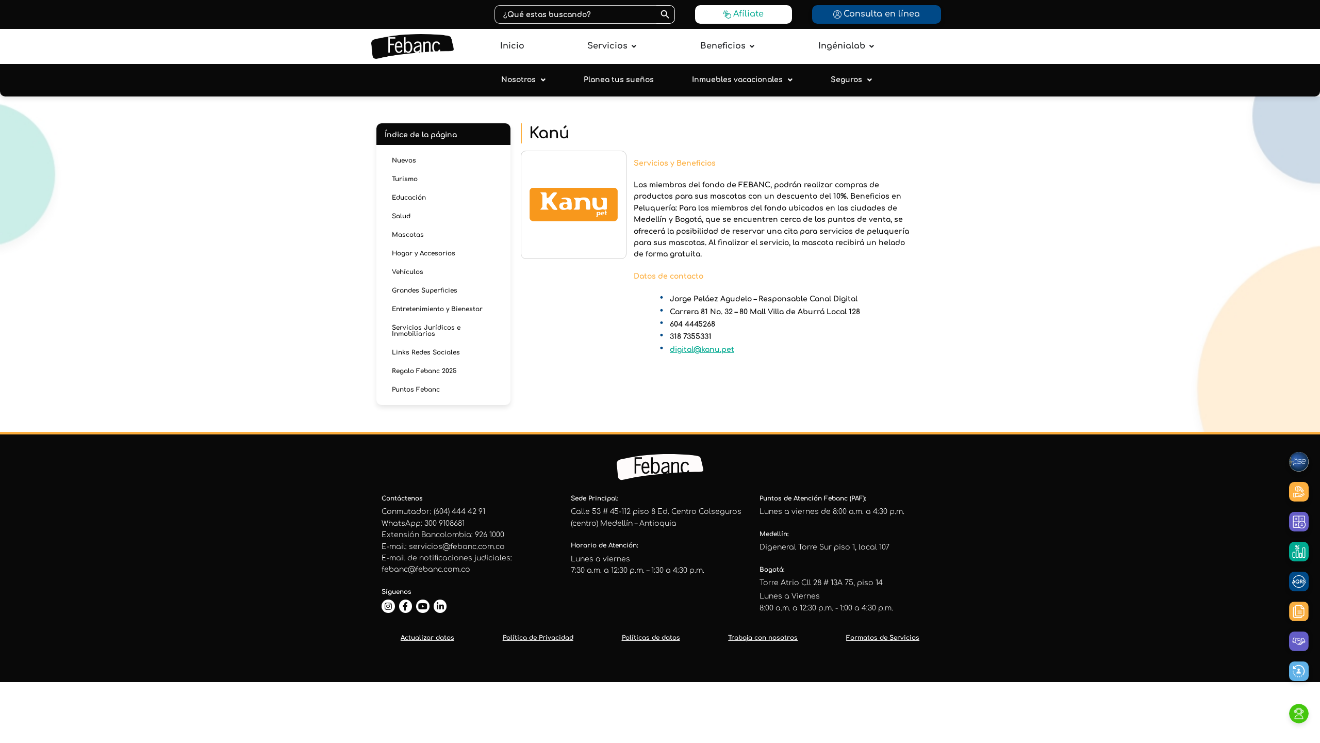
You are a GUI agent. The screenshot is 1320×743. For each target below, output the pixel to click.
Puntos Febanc (416, 389)
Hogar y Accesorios (423, 253)
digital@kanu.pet (702, 349)
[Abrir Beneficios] (751, 46)
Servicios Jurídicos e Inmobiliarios (426, 330)
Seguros (846, 80)
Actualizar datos (427, 637)
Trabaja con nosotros (763, 637)
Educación (409, 197)
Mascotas (408, 234)
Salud (401, 216)
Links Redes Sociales (426, 352)
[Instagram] (388, 606)
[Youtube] (423, 606)
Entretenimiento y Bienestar (437, 309)
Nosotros (518, 80)
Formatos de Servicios (882, 637)
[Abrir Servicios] (633, 46)
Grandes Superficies (424, 290)
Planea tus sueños (619, 80)
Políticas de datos (651, 637)
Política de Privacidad (538, 637)
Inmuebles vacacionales (737, 80)
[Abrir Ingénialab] (871, 46)
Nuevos (404, 160)
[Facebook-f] (405, 606)
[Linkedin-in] (440, 606)
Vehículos (407, 272)
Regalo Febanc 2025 (424, 371)
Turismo (405, 179)
